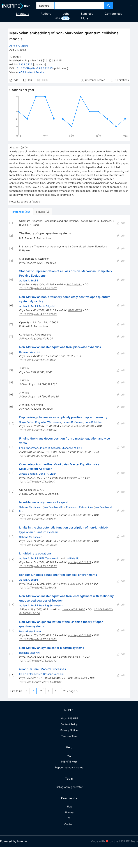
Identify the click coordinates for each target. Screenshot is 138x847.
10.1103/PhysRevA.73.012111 (38, 518)
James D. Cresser (73, 422)
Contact (69, 824)
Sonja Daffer (26, 422)
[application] (69, 117)
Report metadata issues (69, 767)
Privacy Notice (69, 730)
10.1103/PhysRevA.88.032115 (34, 68)
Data (57, 18)
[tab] (20, 212)
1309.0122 (25, 64)
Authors (46, 13)
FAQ (69, 755)
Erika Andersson (28, 447)
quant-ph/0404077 (70, 477)
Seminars (87, 13)
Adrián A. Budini (28, 280)
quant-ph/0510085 (79, 583)
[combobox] (79, 5)
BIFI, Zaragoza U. (49, 558)
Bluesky (69, 812)
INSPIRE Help (69, 761)
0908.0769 (75, 310)
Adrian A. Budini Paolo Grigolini (37, 306)
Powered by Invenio (13, 841)
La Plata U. (72, 558)
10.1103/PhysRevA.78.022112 (38, 660)
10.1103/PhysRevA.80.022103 (38, 314)
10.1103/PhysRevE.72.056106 (38, 587)
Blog (69, 806)
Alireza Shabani (28, 473)
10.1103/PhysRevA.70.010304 (38, 429)
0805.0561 (75, 656)
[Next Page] (55, 691)
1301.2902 (66, 356)
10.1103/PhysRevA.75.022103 (38, 639)
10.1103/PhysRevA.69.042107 (38, 288)
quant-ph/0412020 (73, 609)
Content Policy (69, 724)
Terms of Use (69, 736)
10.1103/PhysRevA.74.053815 (38, 566)
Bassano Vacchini (29, 352)
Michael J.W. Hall (72, 447)
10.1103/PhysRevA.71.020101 (38, 481)
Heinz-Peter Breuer (30, 631)
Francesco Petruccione (79, 507)
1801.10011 (74, 284)
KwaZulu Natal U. (54, 507)
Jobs (66, 13)
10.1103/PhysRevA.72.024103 (38, 544)
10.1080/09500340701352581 (38, 455)
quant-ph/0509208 (79, 515)
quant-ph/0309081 (82, 426)
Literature (22, 13)
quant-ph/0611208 (79, 635)
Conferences (113, 13)
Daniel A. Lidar (47, 473)
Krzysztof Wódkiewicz (48, 422)
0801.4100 (84, 451)
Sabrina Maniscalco (30, 507)
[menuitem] (131, 5)
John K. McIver (93, 422)
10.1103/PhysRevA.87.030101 (38, 359)
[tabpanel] (69, 456)
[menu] (126, 5)
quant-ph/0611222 (79, 562)
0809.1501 (80, 677)
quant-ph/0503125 (79, 540)
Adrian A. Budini (18, 45)
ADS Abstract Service (31, 72)
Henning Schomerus (51, 605)
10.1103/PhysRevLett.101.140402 (40, 681)
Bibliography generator (69, 786)
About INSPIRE (69, 718)
